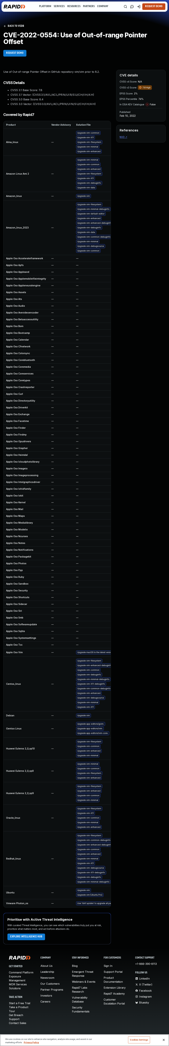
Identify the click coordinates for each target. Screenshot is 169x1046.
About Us (46, 965)
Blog (75, 965)
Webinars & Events (83, 981)
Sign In (108, 965)
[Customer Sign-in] (139, 7)
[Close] (163, 1040)
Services (59, 6)
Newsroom (47, 977)
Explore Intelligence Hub (26, 936)
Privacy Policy (31, 1042)
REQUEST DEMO (15, 53)
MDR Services (18, 984)
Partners (89, 6)
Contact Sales (17, 1023)
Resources (74, 6)
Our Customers (50, 983)
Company (102, 6)
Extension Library (115, 987)
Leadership (47, 971)
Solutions (15, 988)
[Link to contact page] (132, 7)
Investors (46, 995)
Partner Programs (51, 989)
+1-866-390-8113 (146, 963)
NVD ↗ (123, 137)
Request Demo (154, 6)
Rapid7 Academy (114, 993)
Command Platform (21, 972)
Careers (45, 1001)
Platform (45, 6)
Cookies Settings (139, 1040)
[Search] (125, 7)
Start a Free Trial (19, 1003)
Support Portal (113, 971)
